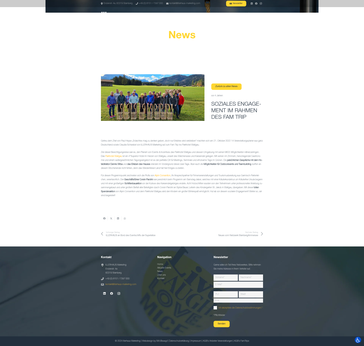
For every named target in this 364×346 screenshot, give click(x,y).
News (160, 271)
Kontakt (160, 279)
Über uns (161, 275)
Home (160, 264)
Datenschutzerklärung (179, 341)
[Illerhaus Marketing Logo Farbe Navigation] (109, 14)
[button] (261, 14)
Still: (161, 341)
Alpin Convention (162, 176)
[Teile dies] (104, 218)
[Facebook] (256, 3)
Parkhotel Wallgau (113, 156)
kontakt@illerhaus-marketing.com (121, 284)
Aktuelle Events (164, 268)
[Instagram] (260, 3)
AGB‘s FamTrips (241, 341)
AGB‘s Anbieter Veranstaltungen (217, 341)
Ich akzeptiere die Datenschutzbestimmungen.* (240, 308)
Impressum (196, 341)
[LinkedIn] (251, 3)
